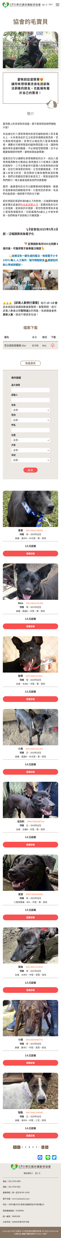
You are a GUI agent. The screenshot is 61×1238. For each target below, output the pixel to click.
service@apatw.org (20, 1198)
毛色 (13, 404)
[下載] (52, 345)
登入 (44, 4)
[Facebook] (40, 1157)
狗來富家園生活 (29, 204)
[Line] (48, 1157)
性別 (13, 414)
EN (50, 4)
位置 (13, 434)
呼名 (13, 424)
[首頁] (21, 4)
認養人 (14, 394)
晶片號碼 (15, 384)
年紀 (13, 454)
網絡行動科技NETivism (31, 1233)
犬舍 (13, 444)
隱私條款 (27, 1173)
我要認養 (30, 553)
